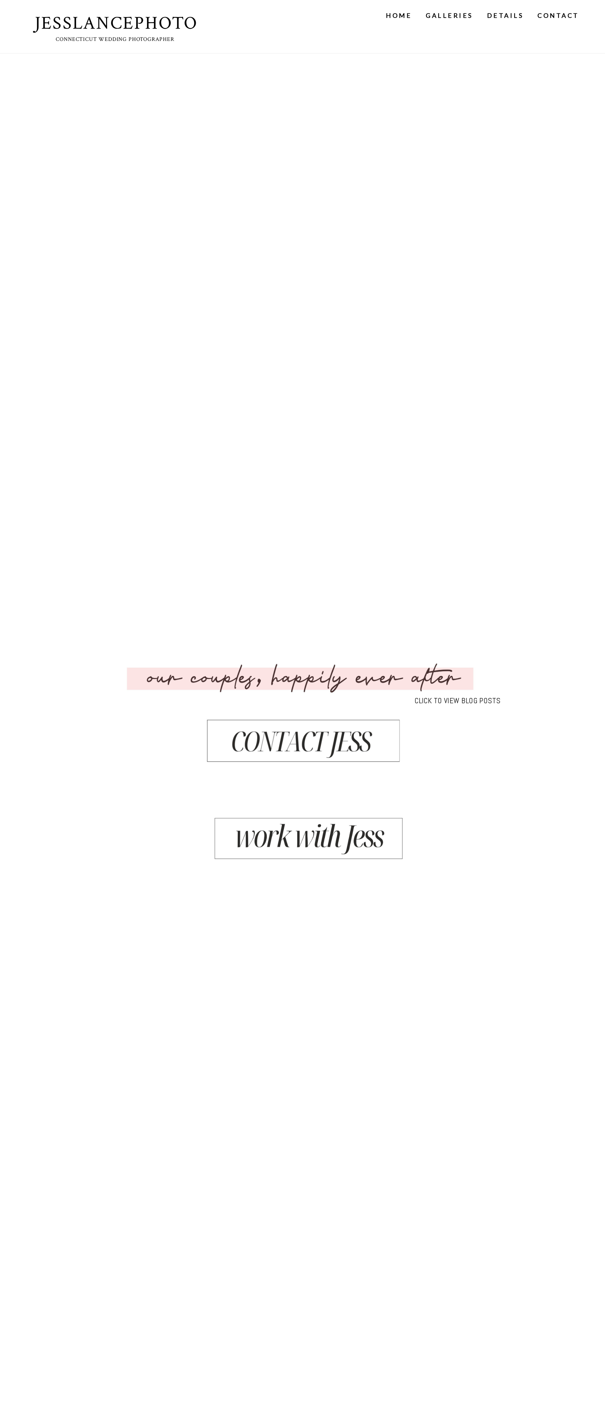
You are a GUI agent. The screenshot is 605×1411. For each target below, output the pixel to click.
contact (558, 15)
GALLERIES (449, 15)
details (505, 15)
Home (399, 15)
